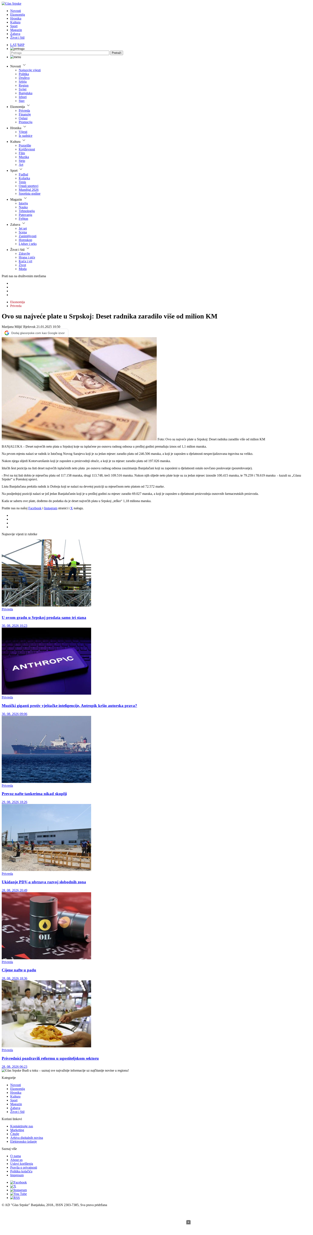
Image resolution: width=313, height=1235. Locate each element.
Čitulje (14, 1134)
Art (21, 164)
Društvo (24, 78)
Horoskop (25, 240)
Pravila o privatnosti (23, 1167)
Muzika (24, 157)
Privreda (24, 110)
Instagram (50, 508)
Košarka (24, 178)
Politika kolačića (21, 1171)
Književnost (27, 149)
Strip (22, 161)
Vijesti (23, 132)
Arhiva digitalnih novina (26, 1137)
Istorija (23, 203)
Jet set (23, 228)
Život (22, 265)
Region (24, 85)
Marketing (17, 1130)
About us (16, 1160)
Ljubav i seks (28, 244)
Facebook (35, 508)
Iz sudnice (25, 135)
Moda (23, 269)
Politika (24, 74)
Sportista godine (29, 193)
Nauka (23, 207)
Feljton (23, 218)
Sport (13, 26)
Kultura (15, 22)
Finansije (25, 114)
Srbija (23, 81)
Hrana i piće (27, 257)
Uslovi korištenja (21, 1163)
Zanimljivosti (27, 236)
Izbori (23, 97)
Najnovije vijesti (30, 70)
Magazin (16, 30)
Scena (23, 232)
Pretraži (116, 52)
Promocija (25, 122)
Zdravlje (24, 253)
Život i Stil (17, 37)
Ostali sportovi (28, 186)
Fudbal (23, 174)
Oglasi (23, 118)
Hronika (15, 18)
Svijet (22, 89)
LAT (13, 45)
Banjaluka (25, 93)
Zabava (15, 34)
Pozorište (25, 145)
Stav (22, 101)
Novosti (15, 11)
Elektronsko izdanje (23, 1141)
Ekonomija (17, 14)
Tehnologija (27, 211)
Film (22, 153)
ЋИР (20, 45)
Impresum (17, 1175)
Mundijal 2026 (29, 189)
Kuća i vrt (25, 261)
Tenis (22, 182)
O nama (15, 1156)
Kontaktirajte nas (21, 1126)
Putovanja (25, 215)
